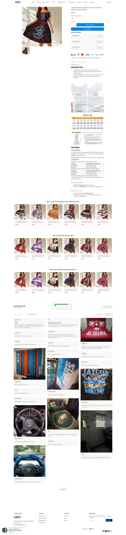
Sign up (109, 520)
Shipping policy (42, 520)
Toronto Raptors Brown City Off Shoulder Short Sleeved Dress (54, 256)
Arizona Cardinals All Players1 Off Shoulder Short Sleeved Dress (21, 222)
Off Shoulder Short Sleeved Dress (67, 202)
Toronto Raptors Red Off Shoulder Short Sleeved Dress (21, 256)
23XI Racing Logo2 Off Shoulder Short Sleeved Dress (38, 222)
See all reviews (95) (18, 307)
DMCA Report (85, 529)
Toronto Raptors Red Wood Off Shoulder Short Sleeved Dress (104, 256)
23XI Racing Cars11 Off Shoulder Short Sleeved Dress (54, 222)
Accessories (71, 2)
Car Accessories (61, 2)
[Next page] (113, 216)
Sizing (65, 520)
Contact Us (86, 2)
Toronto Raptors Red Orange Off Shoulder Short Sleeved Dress (87, 256)
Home (33, 2)
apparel (83, 57)
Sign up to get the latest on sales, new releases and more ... (100, 516)
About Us (79, 2)
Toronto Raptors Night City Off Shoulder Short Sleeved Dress (71, 256)
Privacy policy (42, 516)
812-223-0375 (17, 523)
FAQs (65, 518)
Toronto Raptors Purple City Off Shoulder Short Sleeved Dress (38, 256)
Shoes (53, 2)
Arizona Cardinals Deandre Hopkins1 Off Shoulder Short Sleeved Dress (71, 222)
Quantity (73, 21)
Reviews (92, 2)
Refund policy (42, 522)
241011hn (79, 57)
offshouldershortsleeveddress (93, 57)
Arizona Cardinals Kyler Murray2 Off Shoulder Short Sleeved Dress (103, 222)
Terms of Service (43, 518)
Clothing (38, 2)
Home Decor (46, 2)
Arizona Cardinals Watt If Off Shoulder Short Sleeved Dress (87, 222)
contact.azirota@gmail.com (20, 524)
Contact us (66, 516)
